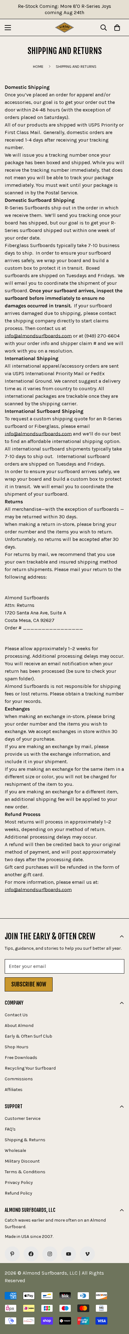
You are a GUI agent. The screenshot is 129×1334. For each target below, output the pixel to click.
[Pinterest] (12, 1253)
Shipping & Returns (25, 1139)
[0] (117, 27)
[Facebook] (31, 1253)
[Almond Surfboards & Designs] (64, 27)
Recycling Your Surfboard (30, 1068)
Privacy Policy (19, 1182)
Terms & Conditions (25, 1172)
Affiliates (14, 1089)
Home (38, 66)
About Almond (19, 1025)
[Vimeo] (87, 1253)
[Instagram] (49, 1253)
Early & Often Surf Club (28, 1036)
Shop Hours (16, 1047)
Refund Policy (18, 1193)
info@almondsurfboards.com (38, 336)
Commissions (19, 1079)
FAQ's (10, 1129)
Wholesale (15, 1150)
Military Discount (22, 1161)
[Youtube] (68, 1253)
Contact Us (16, 1015)
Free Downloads (21, 1057)
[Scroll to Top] (117, 1300)
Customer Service (22, 1118)
